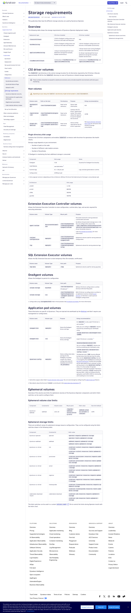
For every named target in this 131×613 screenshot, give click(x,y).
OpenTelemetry (8, 42)
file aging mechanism (83, 361)
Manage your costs (7, 183)
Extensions (7, 39)
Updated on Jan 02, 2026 (58, 17)
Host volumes (112, 16)
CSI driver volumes (112, 13)
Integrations (8, 74)
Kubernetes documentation (71, 383)
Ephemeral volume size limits (117, 35)
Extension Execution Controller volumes (115, 20)
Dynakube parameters (86, 231)
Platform (4, 19)
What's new (5, 16)
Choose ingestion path (10, 33)
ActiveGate (7, 136)
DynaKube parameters (12, 81)
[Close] (23, 30)
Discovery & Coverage (10, 129)
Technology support (9, 119)
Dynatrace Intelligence (8, 23)
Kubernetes (7, 55)
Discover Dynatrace (7, 13)
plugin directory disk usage (55, 379)
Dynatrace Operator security (14, 94)
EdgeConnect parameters (13, 102)
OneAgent (6, 36)
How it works (8, 68)
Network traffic (10, 87)
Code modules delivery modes (14, 105)
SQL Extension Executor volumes (116, 24)
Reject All (100, 607)
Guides (6, 71)
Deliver (4, 160)
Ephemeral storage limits (116, 38)
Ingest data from (7, 29)
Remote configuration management (14, 146)
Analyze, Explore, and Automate (11, 157)
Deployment (8, 62)
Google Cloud (7, 52)
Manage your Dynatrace (9, 177)
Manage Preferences (87, 607)
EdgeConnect (7, 139)
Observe (4, 150)
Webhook (84, 311)
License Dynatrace (7, 180)
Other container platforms (11, 113)
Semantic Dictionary (8, 167)
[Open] (23, 13)
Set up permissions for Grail (12, 65)
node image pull (90, 379)
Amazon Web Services (10, 45)
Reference (7, 78)
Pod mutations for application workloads (14, 98)
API (3, 170)
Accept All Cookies (114, 607)
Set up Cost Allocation (11, 109)
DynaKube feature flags (12, 84)
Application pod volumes (114, 29)
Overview (110, 11)
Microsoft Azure (8, 49)
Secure (4, 153)
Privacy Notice (30, 611)
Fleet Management (9, 126)
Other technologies (9, 116)
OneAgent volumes (112, 27)
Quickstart (8, 58)
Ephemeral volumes (113, 32)
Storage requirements (12, 90)
